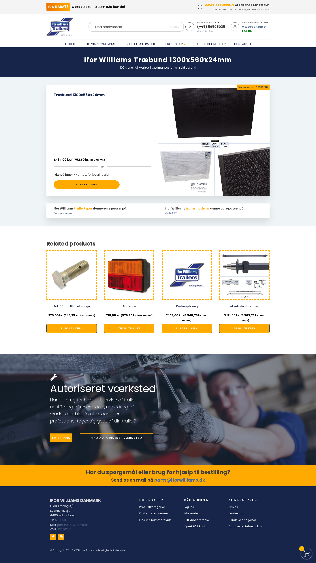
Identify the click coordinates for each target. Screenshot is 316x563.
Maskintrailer (63, 213)
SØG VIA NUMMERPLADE (101, 44)
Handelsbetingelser (242, 520)
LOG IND (247, 31)
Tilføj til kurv (87, 184)
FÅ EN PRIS (61, 438)
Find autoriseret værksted (116, 438)
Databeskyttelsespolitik (245, 526)
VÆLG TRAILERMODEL (142, 44)
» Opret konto (254, 26)
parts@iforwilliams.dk (179, 480)
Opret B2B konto (195, 526)
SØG (177, 27)
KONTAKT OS (243, 44)
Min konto (191, 513)
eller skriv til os (205, 31)
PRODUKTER (174, 44)
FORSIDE (69, 44)
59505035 (62, 520)
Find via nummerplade (155, 520)
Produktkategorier (152, 507)
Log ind (189, 507)
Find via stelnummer (154, 513)
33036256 (64, 529)
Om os (233, 507)
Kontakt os (236, 513)
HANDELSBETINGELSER (210, 44)
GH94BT (171, 213)
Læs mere (264, 9)
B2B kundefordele (196, 520)
